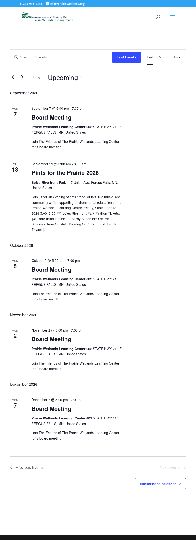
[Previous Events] (13, 77)
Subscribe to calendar (158, 483)
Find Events (126, 57)
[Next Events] (22, 77)
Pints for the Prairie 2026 (65, 172)
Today (36, 77)
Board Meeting (51, 117)
